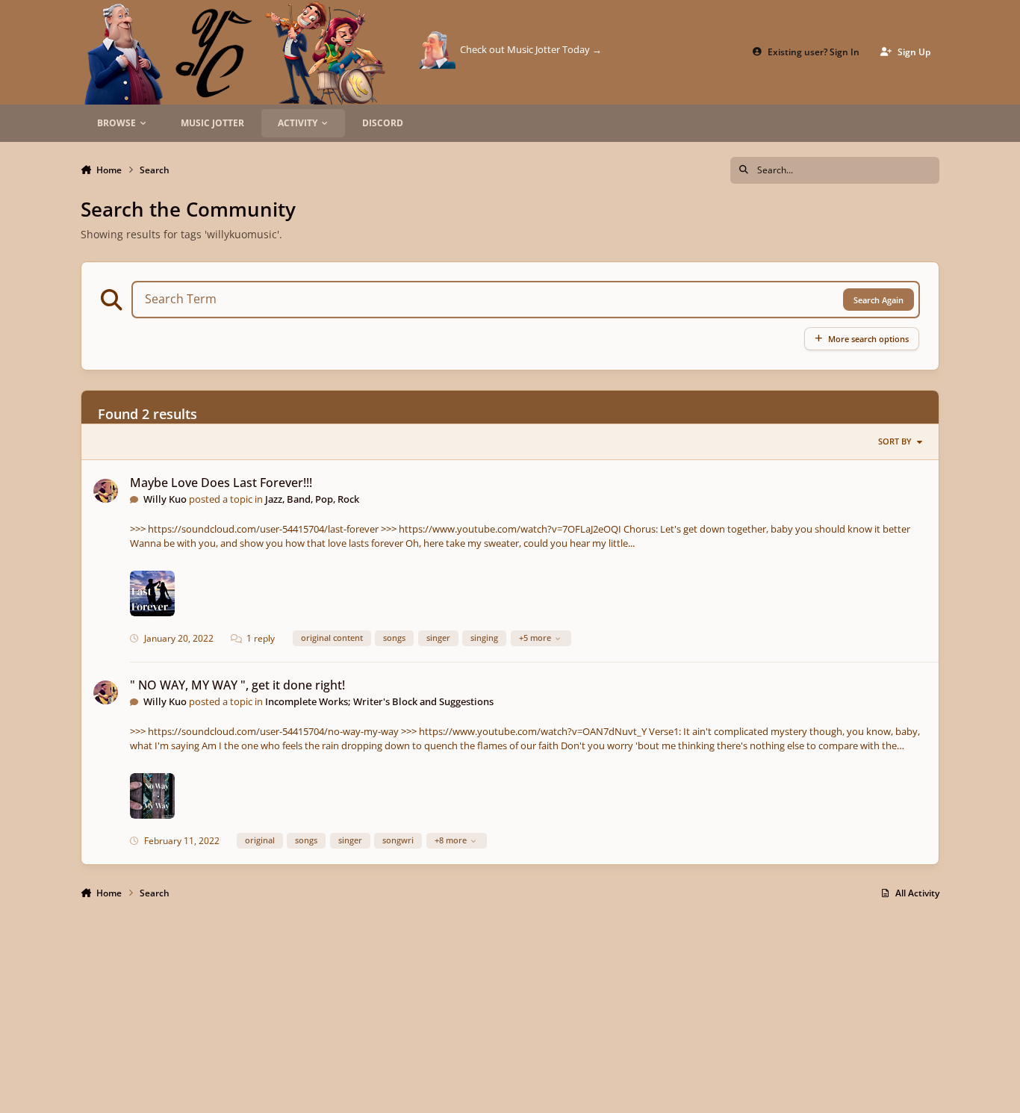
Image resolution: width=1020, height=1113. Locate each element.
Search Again (878, 300)
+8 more (451, 840)
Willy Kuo (165, 499)
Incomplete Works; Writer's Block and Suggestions (379, 701)
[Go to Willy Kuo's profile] (105, 491)
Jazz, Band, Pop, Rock (312, 499)
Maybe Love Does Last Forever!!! (221, 482)
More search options (868, 338)
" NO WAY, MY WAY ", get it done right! (237, 685)
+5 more (535, 637)
